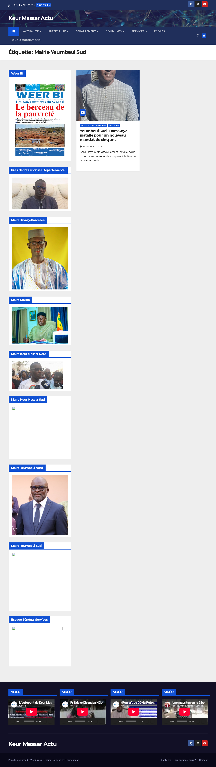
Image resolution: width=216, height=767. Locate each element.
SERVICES (138, 31)
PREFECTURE (57, 31)
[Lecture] (13, 721)
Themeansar (71, 760)
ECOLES (159, 31)
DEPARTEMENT (86, 31)
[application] (31, 712)
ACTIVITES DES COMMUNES (93, 126)
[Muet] (44, 721)
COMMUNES (114, 31)
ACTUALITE (31, 31)
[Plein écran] (50, 721)
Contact (203, 760)
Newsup (57, 760)
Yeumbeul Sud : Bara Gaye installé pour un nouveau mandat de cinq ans (103, 135)
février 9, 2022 (92, 146)
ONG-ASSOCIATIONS (26, 40)
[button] (198, 35)
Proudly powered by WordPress (25, 760)
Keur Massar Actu (30, 18)
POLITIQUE (114, 126)
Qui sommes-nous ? (185, 760)
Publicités (166, 760)
